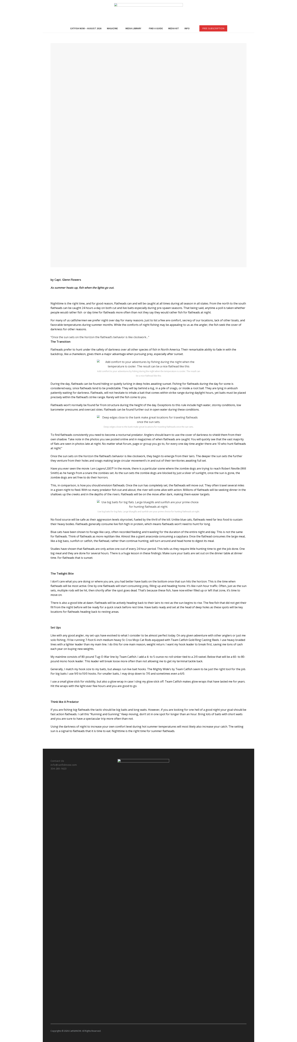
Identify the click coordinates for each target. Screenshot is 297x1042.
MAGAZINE (112, 28)
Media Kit (173, 28)
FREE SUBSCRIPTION (213, 28)
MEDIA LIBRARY (133, 28)
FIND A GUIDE (156, 28)
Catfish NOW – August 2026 (85, 28)
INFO (187, 28)
